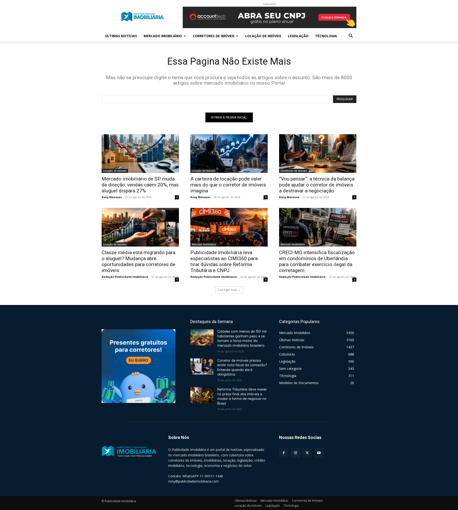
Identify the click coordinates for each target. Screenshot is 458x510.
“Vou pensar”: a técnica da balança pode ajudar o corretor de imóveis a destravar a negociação (316, 185)
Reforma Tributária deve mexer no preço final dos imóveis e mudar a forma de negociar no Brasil (242, 396)
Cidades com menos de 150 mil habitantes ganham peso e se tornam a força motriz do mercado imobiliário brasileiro (241, 338)
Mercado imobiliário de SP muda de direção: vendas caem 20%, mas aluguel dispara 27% (140, 185)
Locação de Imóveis (263, 36)
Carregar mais (227, 290)
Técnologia (326, 36)
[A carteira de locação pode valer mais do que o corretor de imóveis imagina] (229, 153)
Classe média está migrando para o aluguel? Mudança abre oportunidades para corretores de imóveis (138, 261)
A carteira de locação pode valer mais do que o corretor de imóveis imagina (228, 185)
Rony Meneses (112, 197)
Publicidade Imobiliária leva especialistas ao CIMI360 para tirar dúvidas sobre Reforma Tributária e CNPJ (224, 261)
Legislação (298, 36)
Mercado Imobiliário (163, 36)
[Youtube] (319, 453)
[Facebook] (283, 453)
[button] (350, 36)
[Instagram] (295, 453)
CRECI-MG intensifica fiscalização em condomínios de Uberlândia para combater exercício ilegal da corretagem (317, 261)
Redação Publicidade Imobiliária (125, 276)
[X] (307, 453)
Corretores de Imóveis (213, 36)
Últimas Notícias (121, 36)
